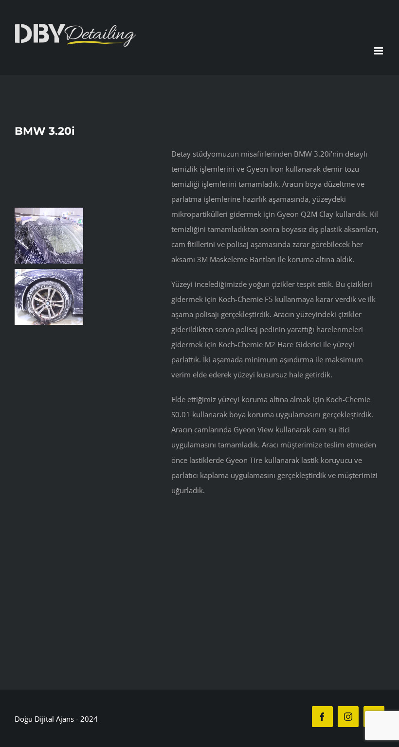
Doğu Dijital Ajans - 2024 (56, 719)
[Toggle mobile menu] (379, 51)
